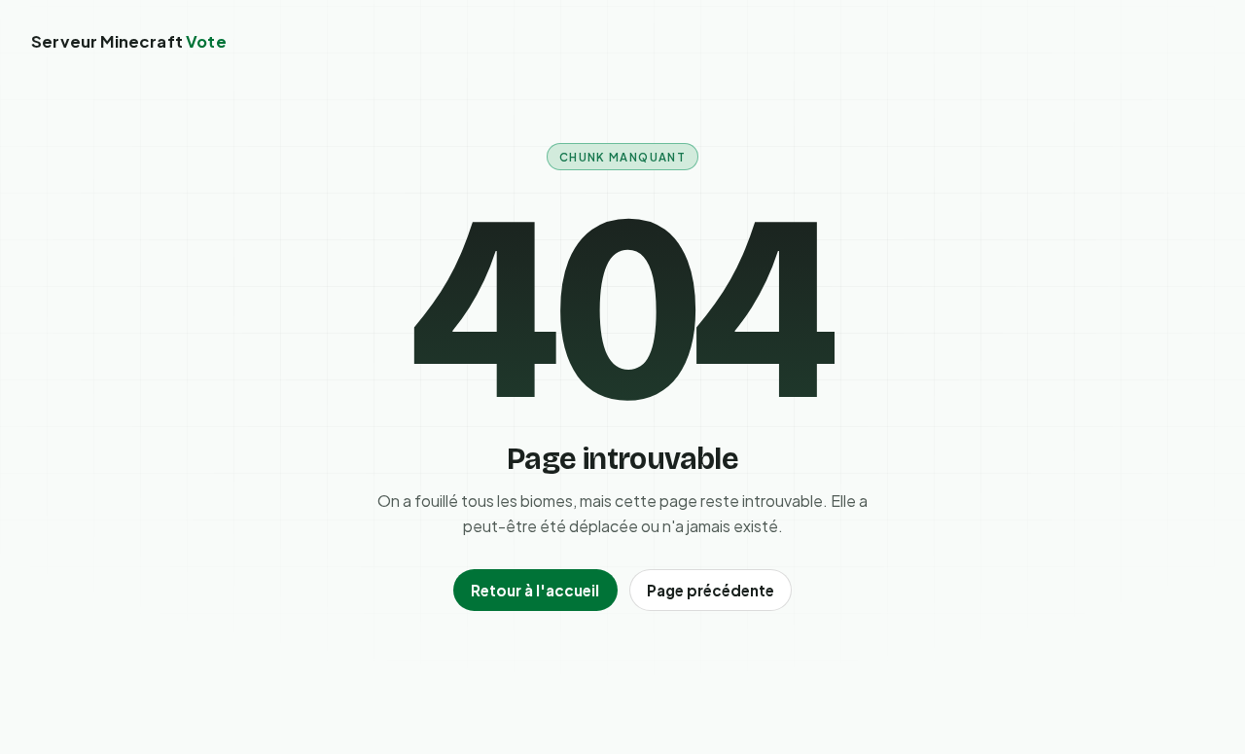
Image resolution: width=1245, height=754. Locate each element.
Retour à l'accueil (535, 590)
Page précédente (710, 590)
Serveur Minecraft (129, 41)
